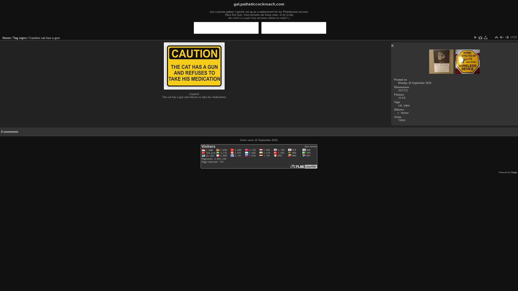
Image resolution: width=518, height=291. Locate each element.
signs (23, 38)
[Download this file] (485, 37)
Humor (405, 112)
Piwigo (514, 172)
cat (400, 105)
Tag (15, 38)
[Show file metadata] (480, 37)
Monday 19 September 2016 (414, 82)
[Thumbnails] (496, 37)
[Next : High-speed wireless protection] (507, 37)
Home (6, 38)
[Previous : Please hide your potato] (501, 37)
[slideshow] (475, 37)
